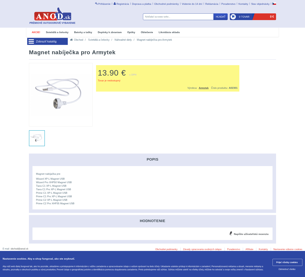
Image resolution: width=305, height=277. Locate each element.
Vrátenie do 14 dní (192, 3)
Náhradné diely (123, 39)
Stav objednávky (260, 3)
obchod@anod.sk (19, 248)
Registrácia (122, 3)
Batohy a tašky (83, 32)
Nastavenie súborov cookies (287, 249)
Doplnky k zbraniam (110, 32)
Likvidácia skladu (169, 32)
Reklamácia (211, 3)
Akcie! (36, 32)
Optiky (131, 32)
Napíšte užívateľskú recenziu (251, 234)
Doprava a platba (141, 3)
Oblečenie (147, 32)
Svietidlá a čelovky (57, 32)
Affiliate (249, 249)
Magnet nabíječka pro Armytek (154, 39)
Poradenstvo (228, 3)
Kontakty (243, 3)
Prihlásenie (104, 3)
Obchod (78, 39)
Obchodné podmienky (166, 3)
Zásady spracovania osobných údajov (202, 249)
